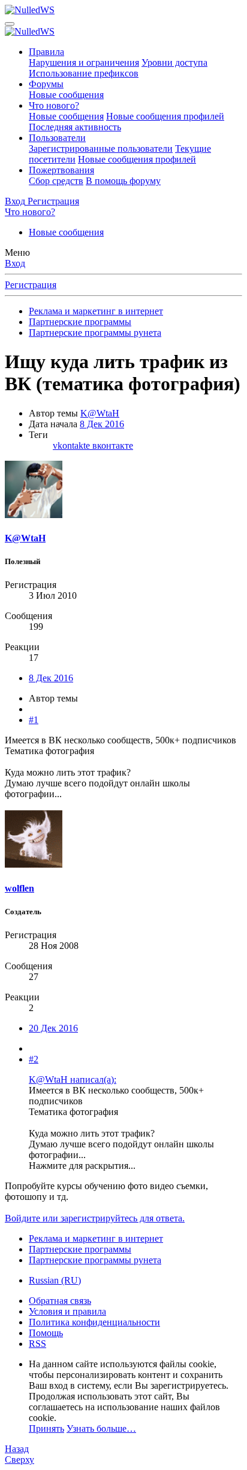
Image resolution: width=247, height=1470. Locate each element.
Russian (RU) (55, 1280)
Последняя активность (75, 127)
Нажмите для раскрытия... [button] (82, 1165)
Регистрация (30, 285)
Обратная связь (60, 1301)
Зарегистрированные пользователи (101, 148)
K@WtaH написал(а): (72, 1079)
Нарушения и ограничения (84, 62)
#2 (33, 1059)
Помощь (46, 1333)
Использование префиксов (83, 73)
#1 (33, 720)
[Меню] (9, 24)
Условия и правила (67, 1311)
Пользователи (57, 138)
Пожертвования (61, 170)
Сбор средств (56, 181)
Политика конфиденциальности (94, 1322)
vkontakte (72, 445)
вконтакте (112, 445)
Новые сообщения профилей (165, 116)
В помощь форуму (123, 181)
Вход (15, 263)
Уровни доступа (174, 62)
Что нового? (54, 105)
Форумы (46, 84)
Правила (46, 52)
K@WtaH (99, 413)
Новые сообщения (66, 95)
